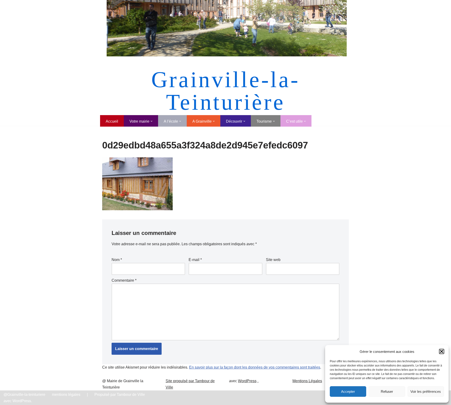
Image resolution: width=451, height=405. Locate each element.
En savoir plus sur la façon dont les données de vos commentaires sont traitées (254, 367)
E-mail (195, 260)
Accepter (348, 391)
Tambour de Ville (131, 395)
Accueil (112, 121)
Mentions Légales (307, 381)
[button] (441, 351)
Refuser (387, 391)
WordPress (247, 381)
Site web (273, 260)
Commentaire (124, 280)
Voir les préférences (425, 391)
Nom (117, 260)
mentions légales (66, 395)
